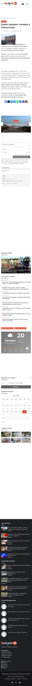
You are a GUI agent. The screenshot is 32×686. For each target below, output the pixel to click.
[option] (16, 124)
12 (11, 409)
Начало (4, 18)
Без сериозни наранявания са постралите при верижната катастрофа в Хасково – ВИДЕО (18, 580)
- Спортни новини (5, 657)
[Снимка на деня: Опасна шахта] (26, 440)
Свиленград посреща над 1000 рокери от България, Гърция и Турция (16, 126)
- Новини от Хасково (6, 652)
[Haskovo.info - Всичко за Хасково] (11, 3)
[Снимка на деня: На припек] (6, 434)
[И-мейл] (26, 102)
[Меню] (2, 4)
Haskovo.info (6, 31)
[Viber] (23, 102)
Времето (4, 663)
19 (11, 412)
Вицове (4, 667)
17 (3, 412)
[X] (8, 102)
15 (24, 409)
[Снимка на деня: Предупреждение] (6, 440)
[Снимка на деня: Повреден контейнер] (16, 434)
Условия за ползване (10, 679)
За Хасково (5, 666)
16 (28, 409)
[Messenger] (14, 102)
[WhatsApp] (17, 102)
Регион (13, 18)
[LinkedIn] (11, 102)
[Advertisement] (16, 210)
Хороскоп (4, 664)
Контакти (24, 679)
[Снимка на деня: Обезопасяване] (26, 434)
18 (7, 412)
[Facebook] (6, 102)
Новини (9, 18)
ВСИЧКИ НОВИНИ (8, 328)
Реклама (19, 679)
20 (16, 412)
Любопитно (16, 121)
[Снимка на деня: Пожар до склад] (16, 440)
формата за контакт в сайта (16, 163)
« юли (2, 422)
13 (16, 409)
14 (20, 409)
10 (3, 409)
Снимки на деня (6, 661)
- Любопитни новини (6, 655)
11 (7, 409)
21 (20, 412)
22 (24, 412)
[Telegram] (20, 102)
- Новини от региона (6, 654)
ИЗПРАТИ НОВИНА (21, 328)
